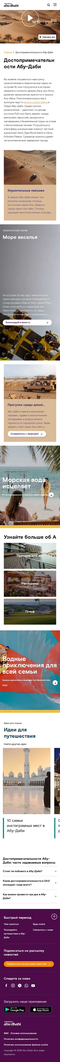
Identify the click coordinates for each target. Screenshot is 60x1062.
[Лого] (11, 5)
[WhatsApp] (26, 985)
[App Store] (41, 1008)
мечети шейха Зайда (35, 102)
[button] (47, 37)
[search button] (48, 5)
